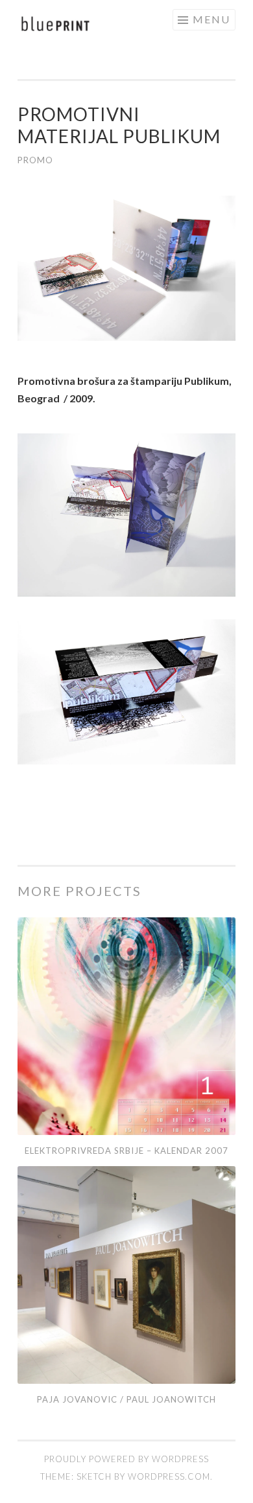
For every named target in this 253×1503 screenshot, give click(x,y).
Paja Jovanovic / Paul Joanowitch (126, 1399)
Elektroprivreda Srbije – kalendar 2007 (126, 1150)
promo (35, 160)
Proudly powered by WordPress (126, 1459)
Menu (211, 19)
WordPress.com (169, 1476)
